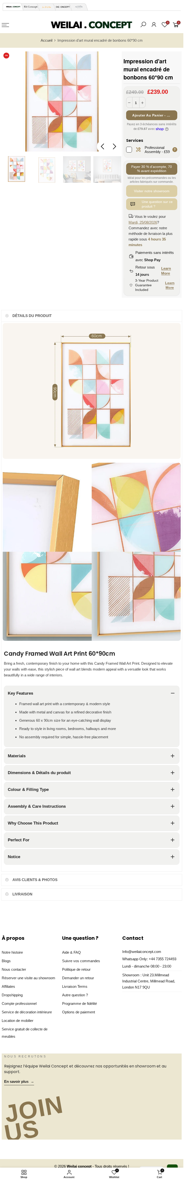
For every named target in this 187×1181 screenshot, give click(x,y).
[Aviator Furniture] (77, 6)
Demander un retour (78, 978)
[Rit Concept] (29, 6)
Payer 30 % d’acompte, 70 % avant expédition (151, 169)
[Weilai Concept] (13, 6)
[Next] (114, 146)
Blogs (6, 961)
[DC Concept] (61, 6)
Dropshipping (12, 995)
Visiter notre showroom (151, 191)
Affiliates (8, 987)
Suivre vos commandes (81, 961)
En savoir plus (19, 1082)
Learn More (166, 270)
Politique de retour (76, 969)
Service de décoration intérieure (27, 1012)
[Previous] (103, 146)
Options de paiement (78, 1012)
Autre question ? (75, 995)
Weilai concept (80, 1166)
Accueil (46, 40)
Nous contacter (14, 969)
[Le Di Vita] (45, 6)
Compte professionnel (19, 1004)
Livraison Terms (74, 987)
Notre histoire (12, 952)
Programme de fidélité (79, 1004)
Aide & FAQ (71, 952)
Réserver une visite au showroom (28, 978)
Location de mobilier (17, 1021)
